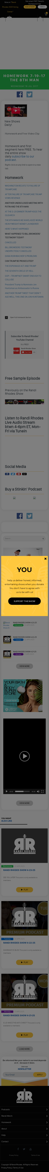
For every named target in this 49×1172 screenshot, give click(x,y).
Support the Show (24, 601)
